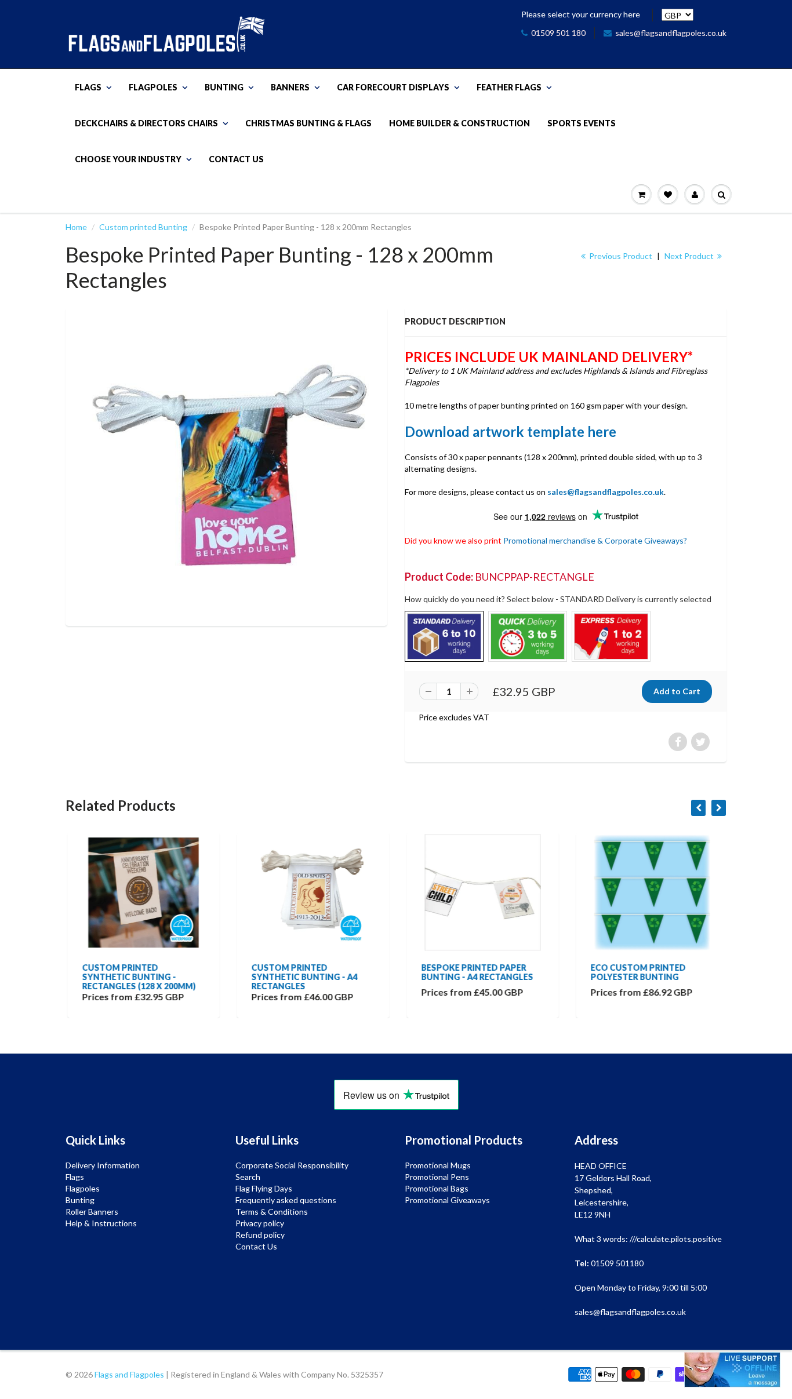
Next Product (689, 256)
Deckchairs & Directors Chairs (146, 123)
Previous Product (619, 256)
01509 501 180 (558, 33)
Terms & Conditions (271, 1211)
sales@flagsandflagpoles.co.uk (670, 33)
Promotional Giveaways (447, 1200)
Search (247, 1177)
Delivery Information (103, 1165)
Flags (88, 87)
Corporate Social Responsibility (291, 1165)
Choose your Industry (128, 159)
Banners (290, 87)
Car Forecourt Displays (393, 87)
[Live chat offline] (732, 1369)
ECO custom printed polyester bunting (636, 972)
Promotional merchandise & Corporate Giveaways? (595, 540)
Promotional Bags (436, 1188)
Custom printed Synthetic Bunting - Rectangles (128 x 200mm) (137, 977)
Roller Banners (92, 1211)
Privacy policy (259, 1223)
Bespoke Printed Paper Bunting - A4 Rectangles (475, 972)
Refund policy (260, 1235)
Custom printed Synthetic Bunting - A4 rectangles (303, 977)
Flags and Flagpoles (129, 1374)
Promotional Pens (437, 1177)
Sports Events (581, 123)
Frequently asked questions (285, 1200)
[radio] (444, 636)
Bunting (224, 87)
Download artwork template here (510, 431)
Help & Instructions (101, 1223)
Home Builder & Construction (459, 123)
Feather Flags (509, 87)
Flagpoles (153, 87)
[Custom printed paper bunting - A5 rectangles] (226, 465)
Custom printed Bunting (143, 227)
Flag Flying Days (263, 1188)
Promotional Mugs (438, 1165)
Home (76, 227)
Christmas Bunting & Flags (308, 123)
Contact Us (236, 159)
